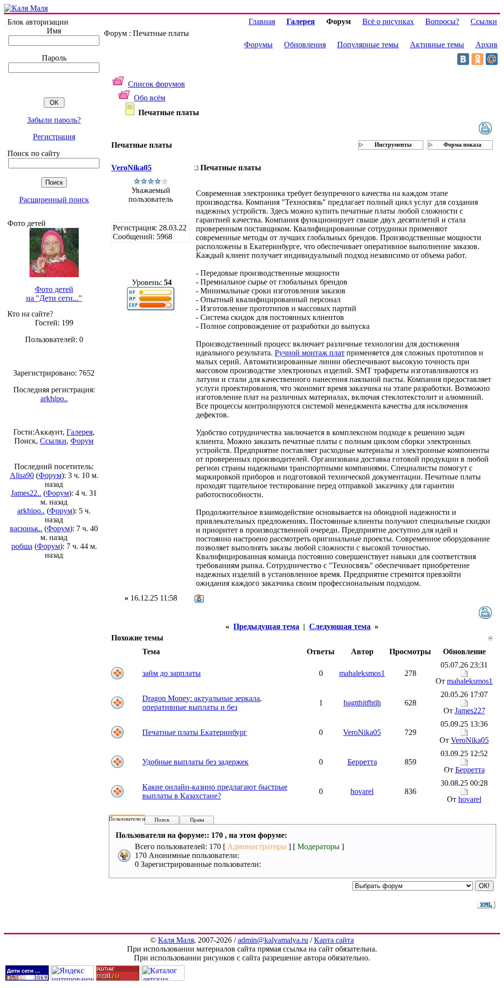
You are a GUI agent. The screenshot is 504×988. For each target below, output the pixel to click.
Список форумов (156, 84)
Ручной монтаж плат (310, 353)
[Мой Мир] (492, 59)
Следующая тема (340, 626)
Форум (82, 441)
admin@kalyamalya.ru (273, 940)
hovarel (362, 791)
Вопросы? (442, 21)
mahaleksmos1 (362, 673)
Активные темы (437, 44)
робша (21, 546)
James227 (470, 710)
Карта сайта (334, 940)
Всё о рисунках (388, 21)
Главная (262, 21)
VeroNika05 (131, 167)
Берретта (362, 762)
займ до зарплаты (171, 673)
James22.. (26, 493)
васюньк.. (26, 528)
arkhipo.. (54, 398)
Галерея (79, 432)
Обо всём (149, 98)
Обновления (305, 44)
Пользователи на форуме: (139, 819)
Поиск (162, 820)
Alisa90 (22, 475)
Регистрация (54, 136)
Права (197, 820)
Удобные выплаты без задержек (195, 762)
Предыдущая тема (266, 626)
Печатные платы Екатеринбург (194, 732)
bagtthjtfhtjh (362, 703)
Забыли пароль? (54, 120)
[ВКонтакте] (463, 59)
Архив (486, 44)
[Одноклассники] (477, 59)
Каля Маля (176, 940)
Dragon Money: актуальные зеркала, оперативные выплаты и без (202, 702)
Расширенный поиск (54, 199)
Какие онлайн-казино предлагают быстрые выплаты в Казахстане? (214, 791)
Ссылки (53, 441)
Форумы (258, 44)
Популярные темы (368, 44)
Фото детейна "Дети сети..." (54, 293)
